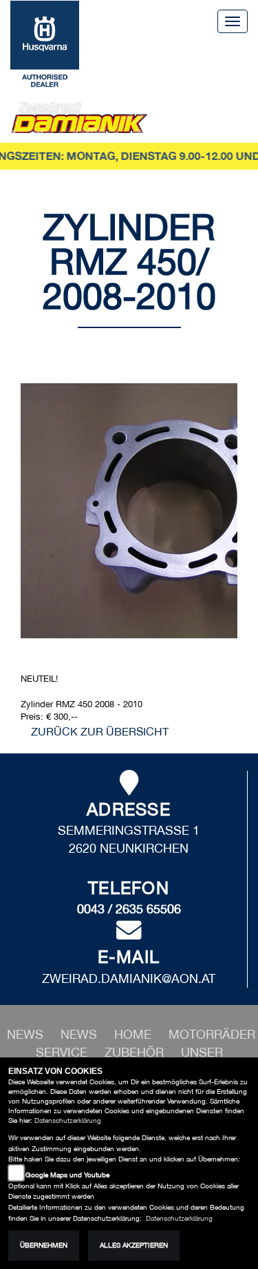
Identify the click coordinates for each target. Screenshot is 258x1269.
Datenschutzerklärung (67, 1120)
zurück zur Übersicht (100, 731)
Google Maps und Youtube (67, 1175)
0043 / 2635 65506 (129, 909)
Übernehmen (43, 1245)
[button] (80, 1034)
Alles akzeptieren (134, 1245)
